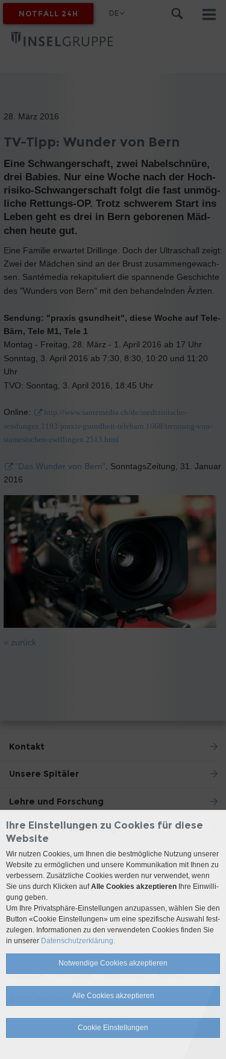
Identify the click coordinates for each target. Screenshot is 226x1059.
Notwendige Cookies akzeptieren (113, 963)
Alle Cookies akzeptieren (113, 995)
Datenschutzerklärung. (78, 941)
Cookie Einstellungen (113, 1027)
